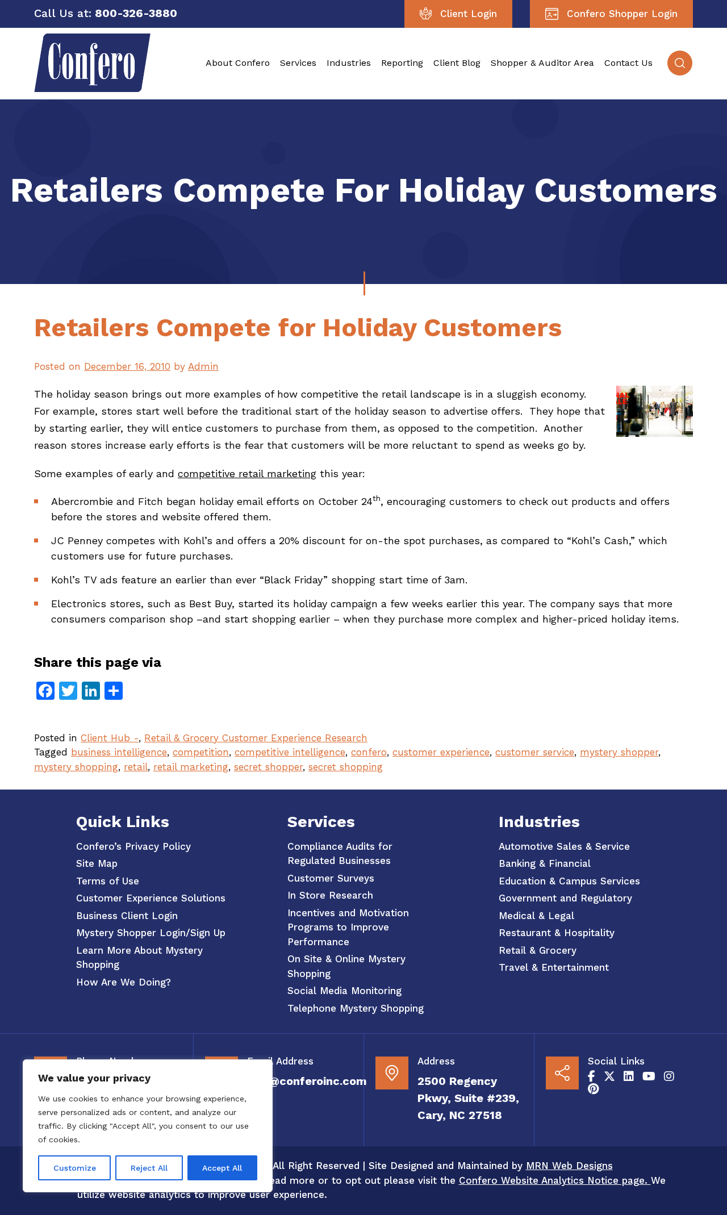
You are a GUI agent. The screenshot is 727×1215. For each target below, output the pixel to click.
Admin (203, 366)
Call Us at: (62, 13)
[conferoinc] (92, 88)
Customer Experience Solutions (150, 898)
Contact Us (628, 62)
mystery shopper (619, 752)
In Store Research (330, 895)
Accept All (222, 1167)
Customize (74, 1167)
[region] (148, 1125)
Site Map (97, 863)
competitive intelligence (290, 752)
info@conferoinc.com (307, 1081)
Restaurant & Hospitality (557, 932)
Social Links (616, 1061)
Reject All (149, 1167)
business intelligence (119, 752)
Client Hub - (110, 738)
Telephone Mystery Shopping (355, 1008)
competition (201, 752)
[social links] (591, 1076)
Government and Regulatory (565, 898)
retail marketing (190, 767)
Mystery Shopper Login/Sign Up (150, 932)
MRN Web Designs (569, 1165)
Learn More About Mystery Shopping (139, 958)
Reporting (402, 62)
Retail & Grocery (537, 950)
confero (369, 752)
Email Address (280, 1061)
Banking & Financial (545, 863)
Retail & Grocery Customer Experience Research (255, 738)
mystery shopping (76, 767)
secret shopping (345, 767)
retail (136, 767)
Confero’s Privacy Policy (133, 846)
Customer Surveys (330, 878)
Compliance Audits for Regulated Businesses (339, 854)
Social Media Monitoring (344, 990)
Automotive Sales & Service (564, 846)
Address (436, 1061)
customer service (534, 752)
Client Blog (457, 62)
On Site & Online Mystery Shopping (346, 966)
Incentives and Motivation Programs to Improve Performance (348, 927)
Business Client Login (127, 915)
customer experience (441, 752)
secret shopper (268, 767)
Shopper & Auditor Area (542, 62)
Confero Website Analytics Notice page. (555, 1180)
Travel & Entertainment (554, 967)
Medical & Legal (536, 915)
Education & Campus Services (569, 881)
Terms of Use (107, 881)
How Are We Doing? (123, 982)
